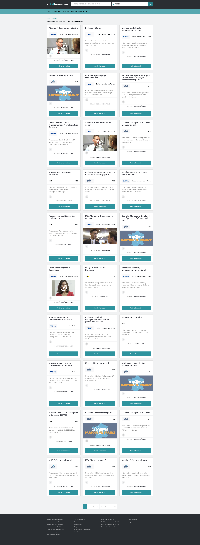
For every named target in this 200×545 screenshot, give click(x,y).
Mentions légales (106, 519)
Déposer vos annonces (136, 522)
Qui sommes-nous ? (80, 519)
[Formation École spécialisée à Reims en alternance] (50, 56)
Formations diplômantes (55, 519)
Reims (55, 18)
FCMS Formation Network (82, 529)
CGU (114, 519)
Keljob (76, 532)
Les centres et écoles (53, 534)
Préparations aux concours (55, 529)
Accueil (49, 18)
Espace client (133, 519)
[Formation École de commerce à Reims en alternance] (50, 103)
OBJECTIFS (53, 12)
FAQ (75, 527)
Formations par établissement (56, 527)
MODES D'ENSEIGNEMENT (74, 12)
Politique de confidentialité (110, 522)
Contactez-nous (79, 522)
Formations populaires (54, 532)
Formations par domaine (55, 524)
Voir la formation (64, 207)
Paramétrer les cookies (108, 527)
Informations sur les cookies (110, 524)
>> (115, 506)
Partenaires (78, 524)
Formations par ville (53, 522)
